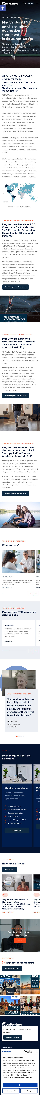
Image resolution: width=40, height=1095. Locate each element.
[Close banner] (37, 1051)
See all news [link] (9, 869)
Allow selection (11, 1091)
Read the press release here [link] (15, 287)
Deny (29, 1091)
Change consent (12, 1037)
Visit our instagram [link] (12, 968)
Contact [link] (20, 941)
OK (20, 1085)
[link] (3, 8)
